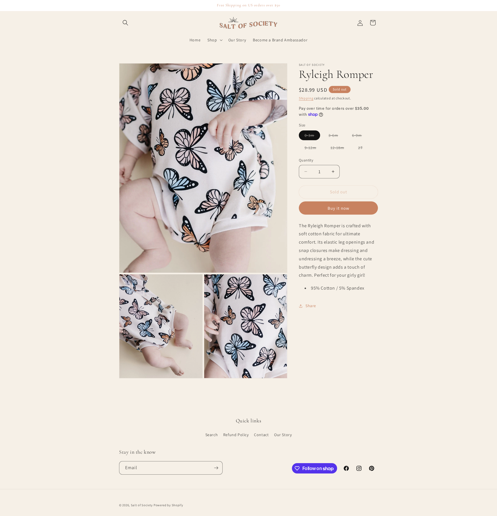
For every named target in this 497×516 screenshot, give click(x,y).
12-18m (340, 149)
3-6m (336, 136)
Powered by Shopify (168, 505)
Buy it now (338, 208)
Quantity (306, 160)
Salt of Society (142, 505)
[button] (125, 22)
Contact (261, 434)
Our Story (283, 434)
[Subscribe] (216, 468)
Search (211, 434)
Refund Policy (236, 434)
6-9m (360, 136)
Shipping (306, 98)
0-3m (312, 136)
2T (363, 149)
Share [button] (310, 306)
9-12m (313, 149)
